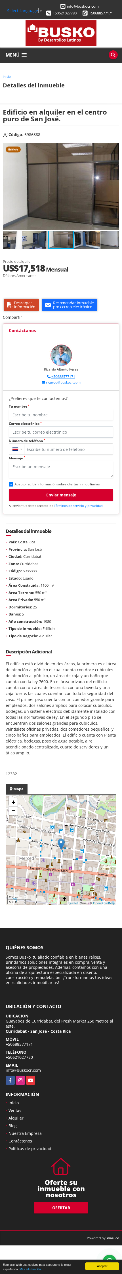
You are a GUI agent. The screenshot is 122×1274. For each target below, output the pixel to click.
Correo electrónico (25, 423)
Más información (30, 1269)
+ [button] (13, 802)
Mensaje (17, 458)
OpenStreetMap (104, 903)
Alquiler (16, 1118)
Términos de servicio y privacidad (78, 505)
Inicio (7, 76)
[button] (114, 148)
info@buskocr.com (83, 6)
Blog (13, 1125)
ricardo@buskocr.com (63, 382)
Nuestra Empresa (25, 1133)
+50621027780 (65, 13)
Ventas (15, 1110)
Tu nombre (19, 406)
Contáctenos (20, 1141)
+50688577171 (101, 13)
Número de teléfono (27, 440)
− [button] (13, 810)
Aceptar (102, 1266)
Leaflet (73, 903)
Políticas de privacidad (30, 1148)
